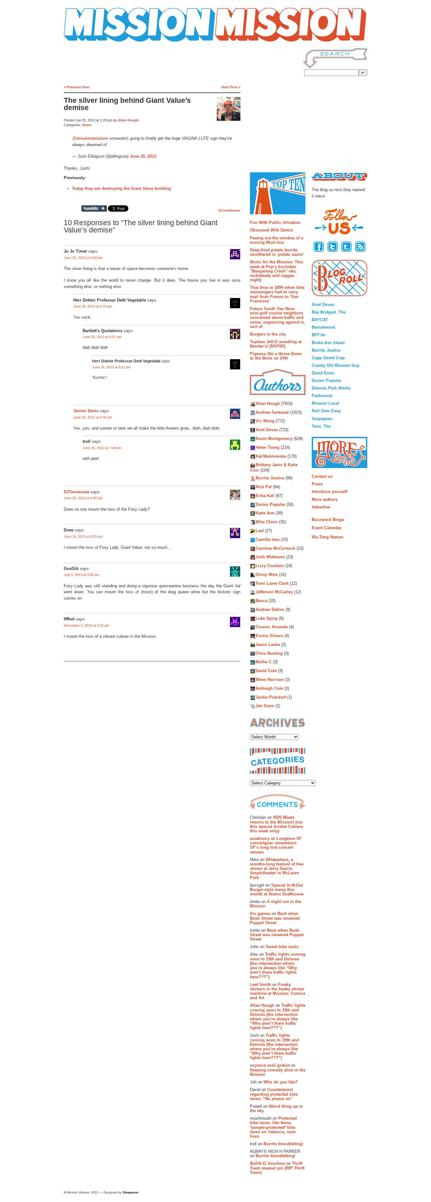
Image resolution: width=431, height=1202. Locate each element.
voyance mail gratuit (270, 1065)
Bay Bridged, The (328, 312)
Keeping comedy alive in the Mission (277, 1072)
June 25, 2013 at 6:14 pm (92, 306)
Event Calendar (326, 527)
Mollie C (264, 662)
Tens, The (321, 426)
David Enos (323, 373)
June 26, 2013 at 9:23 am (83, 536)
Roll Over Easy (326, 410)
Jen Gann (265, 706)
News (87, 125)
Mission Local (325, 403)
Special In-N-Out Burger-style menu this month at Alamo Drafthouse (277, 890)
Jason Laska (268, 644)
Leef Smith (260, 984)
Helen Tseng (268, 447)
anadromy (259, 838)
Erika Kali (265, 495)
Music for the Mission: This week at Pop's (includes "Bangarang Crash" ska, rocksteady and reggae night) (276, 271)
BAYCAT (320, 319)
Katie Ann (265, 513)
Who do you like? (280, 1082)
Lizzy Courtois (270, 565)
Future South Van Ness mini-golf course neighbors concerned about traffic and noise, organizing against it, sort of (277, 317)
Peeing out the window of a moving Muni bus (276, 240)
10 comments (229, 210)
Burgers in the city (268, 334)
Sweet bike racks (282, 946)
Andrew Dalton (270, 609)
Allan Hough (128, 120)
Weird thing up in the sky (276, 1108)
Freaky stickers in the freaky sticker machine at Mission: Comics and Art (277, 991)
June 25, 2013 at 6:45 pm (83, 498)
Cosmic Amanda (272, 627)
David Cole (266, 671)
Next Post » (230, 87)
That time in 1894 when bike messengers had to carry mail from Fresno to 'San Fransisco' (277, 294)
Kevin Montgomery (274, 438)
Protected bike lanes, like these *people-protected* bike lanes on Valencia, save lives (273, 1127)
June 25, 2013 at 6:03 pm (83, 258)
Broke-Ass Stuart (328, 342)
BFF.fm (319, 334)
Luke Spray (267, 618)
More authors (325, 499)
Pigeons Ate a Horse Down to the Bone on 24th (276, 356)
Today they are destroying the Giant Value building (121, 188)
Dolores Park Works (331, 388)
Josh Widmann (270, 557)
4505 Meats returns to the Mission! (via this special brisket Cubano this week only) (276, 824)
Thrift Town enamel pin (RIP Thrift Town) (277, 1168)
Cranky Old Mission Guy (335, 365)
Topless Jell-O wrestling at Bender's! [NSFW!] (276, 344)
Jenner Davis (85, 411)
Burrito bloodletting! (283, 1143)
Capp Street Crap (328, 357)
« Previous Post (77, 87)
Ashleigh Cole (269, 688)
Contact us (322, 476)
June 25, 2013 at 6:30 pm (92, 417)
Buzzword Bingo (328, 519)
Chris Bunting (269, 653)
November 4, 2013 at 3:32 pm (86, 625)
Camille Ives (268, 539)
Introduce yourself (329, 491)
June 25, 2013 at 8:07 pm (102, 337)
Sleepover (131, 1192)
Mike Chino (267, 522)
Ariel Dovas (267, 430)
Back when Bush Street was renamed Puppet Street (275, 918)
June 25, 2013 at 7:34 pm (102, 448)
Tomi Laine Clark (272, 583)
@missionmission (90, 138)
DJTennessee (76, 492)
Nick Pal (264, 487)
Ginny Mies (267, 574)
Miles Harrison (270, 679)
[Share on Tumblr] (94, 208)
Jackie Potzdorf (271, 697)
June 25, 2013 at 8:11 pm (111, 367)
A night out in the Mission (275, 903)
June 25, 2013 (143, 156)
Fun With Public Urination (275, 222)
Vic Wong (265, 421)
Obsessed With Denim (271, 230)
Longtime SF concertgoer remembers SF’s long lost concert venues (276, 845)
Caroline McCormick (275, 548)
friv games (260, 913)
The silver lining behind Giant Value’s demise (127, 104)
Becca (261, 601)
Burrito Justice (270, 478)
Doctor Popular (270, 504)
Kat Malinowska (271, 456)
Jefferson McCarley (274, 592)
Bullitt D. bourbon (267, 1163)
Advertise (321, 507)
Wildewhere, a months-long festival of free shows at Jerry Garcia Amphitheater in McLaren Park (277, 868)
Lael (260, 530)
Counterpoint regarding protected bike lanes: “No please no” (274, 1094)
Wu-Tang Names (327, 537)
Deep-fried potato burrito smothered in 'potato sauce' (277, 252)
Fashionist (322, 395)
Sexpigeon (322, 418)
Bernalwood (323, 327)
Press (317, 484)
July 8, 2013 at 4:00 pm (81, 575)
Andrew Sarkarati (272, 412)
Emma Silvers (269, 636)
